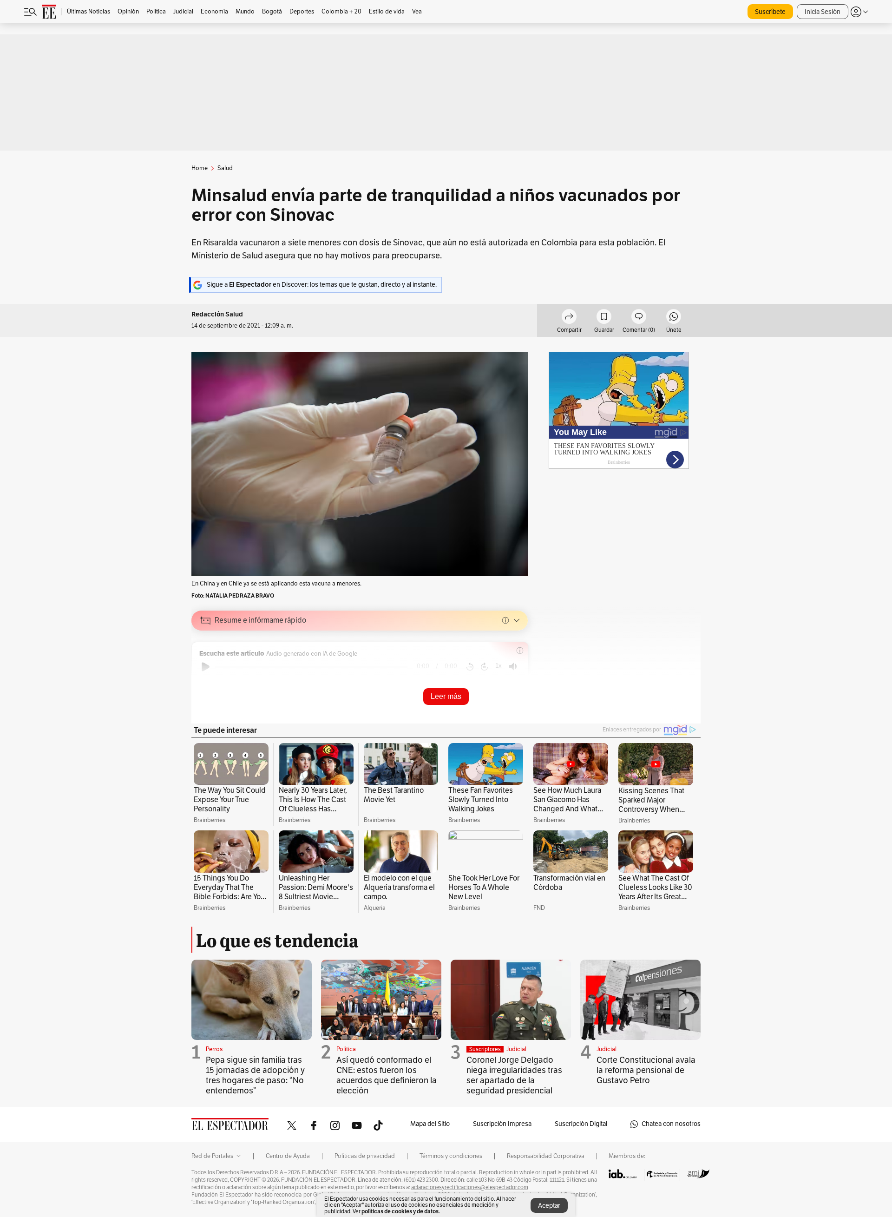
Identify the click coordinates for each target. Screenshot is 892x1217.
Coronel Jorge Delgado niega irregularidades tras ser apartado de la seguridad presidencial (514, 1075)
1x (498, 665)
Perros (214, 1049)
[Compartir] (569, 318)
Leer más (446, 696)
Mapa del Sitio (430, 1124)
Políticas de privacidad (364, 1156)
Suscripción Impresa (502, 1124)
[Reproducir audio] (205, 666)
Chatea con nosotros (671, 1124)
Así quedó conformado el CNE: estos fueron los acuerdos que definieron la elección (386, 1075)
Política (346, 1049)
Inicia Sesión (822, 12)
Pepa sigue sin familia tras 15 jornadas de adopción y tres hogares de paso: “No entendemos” (255, 1075)
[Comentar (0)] (638, 318)
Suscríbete (770, 12)
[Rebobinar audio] (469, 667)
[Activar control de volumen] (513, 666)
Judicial (516, 1049)
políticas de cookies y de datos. (400, 1211)
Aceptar (549, 1206)
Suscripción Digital (581, 1124)
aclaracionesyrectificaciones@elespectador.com (469, 1187)
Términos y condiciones (451, 1156)
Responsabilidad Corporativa (545, 1156)
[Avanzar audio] (484, 667)
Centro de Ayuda (288, 1156)
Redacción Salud (217, 314)
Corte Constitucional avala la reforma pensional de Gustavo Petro (646, 1070)
